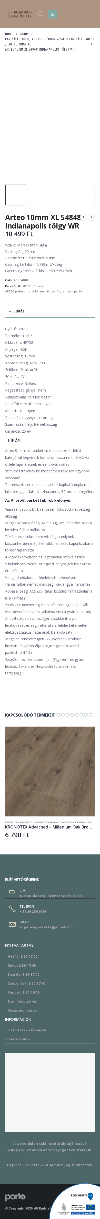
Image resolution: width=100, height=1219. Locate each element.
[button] (41, 14)
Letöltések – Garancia (27, 1030)
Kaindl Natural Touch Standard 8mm (63, 822)
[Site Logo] (19, 14)
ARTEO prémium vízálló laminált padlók (32, 291)
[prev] (83, 217)
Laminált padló (72, 291)
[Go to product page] (51, 771)
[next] (91, 217)
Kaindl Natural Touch (21, 822)
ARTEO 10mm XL (33, 286)
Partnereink (19, 1039)
